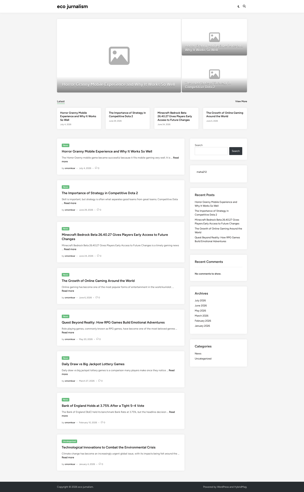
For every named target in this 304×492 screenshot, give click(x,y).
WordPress (223, 486)
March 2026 (201, 315)
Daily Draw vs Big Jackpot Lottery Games (93, 364)
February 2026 (203, 320)
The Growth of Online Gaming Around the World (98, 281)
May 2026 (200, 310)
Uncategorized (69, 441)
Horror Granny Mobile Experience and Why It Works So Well (78, 116)
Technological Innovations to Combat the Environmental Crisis (108, 447)
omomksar (70, 168)
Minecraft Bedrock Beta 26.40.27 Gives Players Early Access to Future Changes (175, 116)
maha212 (202, 171)
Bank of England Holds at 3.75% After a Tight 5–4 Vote (103, 406)
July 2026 (200, 300)
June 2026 (201, 305)
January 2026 (202, 325)
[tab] (61, 101)
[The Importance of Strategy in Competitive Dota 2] (214, 74)
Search (199, 145)
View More (241, 101)
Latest (61, 101)
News (65, 145)
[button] (166, 23)
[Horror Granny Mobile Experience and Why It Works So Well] (119, 55)
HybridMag (240, 486)
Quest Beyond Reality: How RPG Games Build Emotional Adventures (113, 322)
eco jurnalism (72, 6)
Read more (70, 203)
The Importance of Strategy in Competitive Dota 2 (100, 193)
